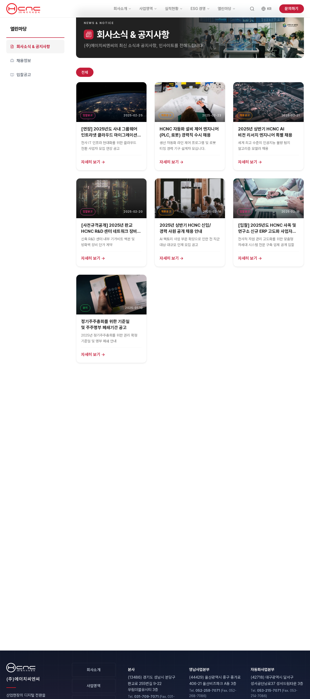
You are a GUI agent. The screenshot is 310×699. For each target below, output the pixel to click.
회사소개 (120, 8)
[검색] (252, 8)
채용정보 (23, 60)
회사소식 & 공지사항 (33, 46)
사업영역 (146, 8)
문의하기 (291, 8)
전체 (84, 72)
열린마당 (224, 8)
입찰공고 (23, 74)
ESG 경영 (198, 8)
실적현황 (171, 8)
